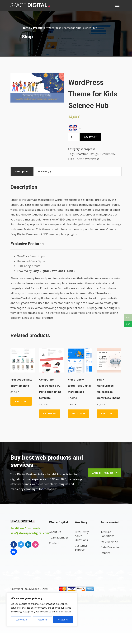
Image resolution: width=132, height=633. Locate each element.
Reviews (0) (44, 171)
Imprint (105, 553)
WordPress (92, 159)
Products (39, 28)
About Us (55, 532)
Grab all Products (103, 473)
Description (21, 171)
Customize (21, 619)
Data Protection (110, 547)
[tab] (21, 171)
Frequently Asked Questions (82, 536)
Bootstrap (82, 154)
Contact (54, 543)
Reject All (42, 619)
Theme (79, 159)
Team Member (58, 537)
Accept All (63, 619)
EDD (71, 159)
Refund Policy (109, 541)
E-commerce (108, 154)
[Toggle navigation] (118, 5)
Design (94, 154)
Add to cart (90, 136)
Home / (27, 28)
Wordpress (88, 149)
